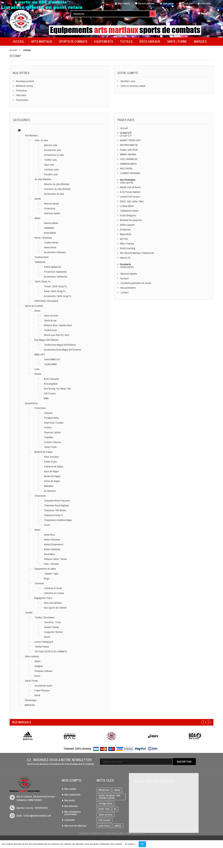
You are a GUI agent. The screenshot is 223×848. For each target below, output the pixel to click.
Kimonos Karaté (51, 203)
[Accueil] (19, 130)
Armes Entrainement (53, 544)
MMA (46, 398)
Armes (37, 529)
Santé (37, 695)
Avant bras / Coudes (53, 422)
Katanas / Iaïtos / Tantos (55, 559)
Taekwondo (39, 262)
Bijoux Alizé (125, 234)
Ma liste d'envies (146, 3)
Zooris (47, 525)
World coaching (127, 248)
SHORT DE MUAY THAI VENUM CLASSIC (109, 796)
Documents (125, 264)
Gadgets (38, 666)
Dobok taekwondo (52, 266)
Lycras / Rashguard (43, 641)
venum (117, 789)
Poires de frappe (52, 481)
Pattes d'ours (50, 461)
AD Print (124, 238)
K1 (115, 809)
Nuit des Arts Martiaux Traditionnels (137, 253)
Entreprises (125, 229)
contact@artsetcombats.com (37, 815)
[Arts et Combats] (21, 20)
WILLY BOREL (126, 168)
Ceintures (39, 583)
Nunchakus (49, 554)
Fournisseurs (22, 100)
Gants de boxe (51, 315)
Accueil (13, 50)
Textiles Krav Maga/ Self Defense (60, 344)
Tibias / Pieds (50, 447)
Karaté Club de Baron (130, 187)
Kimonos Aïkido (51, 223)
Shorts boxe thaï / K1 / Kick (56, 335)
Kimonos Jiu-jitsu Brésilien (56, 184)
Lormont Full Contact (130, 196)
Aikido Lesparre (127, 224)
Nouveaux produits (25, 81)
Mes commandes (72, 794)
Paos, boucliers (51, 456)
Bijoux (37, 661)
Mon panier (168, 3)
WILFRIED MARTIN (129, 145)
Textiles (28, 612)
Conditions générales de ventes (135, 283)
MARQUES (30, 705)
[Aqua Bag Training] (69, 736)
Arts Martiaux (31, 135)
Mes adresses (71, 806)
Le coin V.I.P (126, 132)
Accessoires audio (43, 685)
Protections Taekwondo (55, 271)
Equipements (31, 403)
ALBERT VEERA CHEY (130, 140)
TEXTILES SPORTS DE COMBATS (50, 651)
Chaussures (40, 495)
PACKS (37, 374)
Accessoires (50, 490)
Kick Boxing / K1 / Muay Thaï (57, 388)
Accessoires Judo (52, 150)
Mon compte (124, 3)
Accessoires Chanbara (55, 252)
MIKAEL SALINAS (128, 154)
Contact (124, 292)
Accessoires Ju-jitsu (54, 154)
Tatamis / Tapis (51, 573)
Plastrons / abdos (52, 432)
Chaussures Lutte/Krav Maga (58, 520)
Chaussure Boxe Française (57, 500)
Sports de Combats (34, 305)
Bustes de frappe (52, 476)
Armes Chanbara (52, 549)
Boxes (37, 310)
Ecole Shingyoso (128, 215)
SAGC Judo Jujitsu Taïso (132, 201)
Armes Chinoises (52, 539)
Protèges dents (51, 417)
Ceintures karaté (52, 213)
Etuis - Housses (51, 563)
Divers (37, 675)
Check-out (187, 3)
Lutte (36, 369)
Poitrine (48, 427)
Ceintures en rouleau (54, 593)
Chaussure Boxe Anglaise (56, 505)
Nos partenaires (128, 287)
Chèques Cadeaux (43, 671)
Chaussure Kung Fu (53, 515)
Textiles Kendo (51, 242)
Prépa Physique (42, 690)
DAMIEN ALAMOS (128, 163)
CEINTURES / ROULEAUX (46, 301)
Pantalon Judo (51, 174)
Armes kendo (50, 247)
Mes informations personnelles (72, 813)
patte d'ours (104, 825)
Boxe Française (51, 378)
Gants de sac (50, 320)
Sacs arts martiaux (53, 602)
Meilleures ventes (24, 85)
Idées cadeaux (32, 656)
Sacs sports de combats (55, 607)
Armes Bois (49, 534)
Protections (49, 208)
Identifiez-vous (127, 81)
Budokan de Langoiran (131, 220)
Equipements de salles (45, 568)
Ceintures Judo (51, 169)
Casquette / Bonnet (53, 632)
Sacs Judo (49, 164)
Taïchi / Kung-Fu (42, 281)
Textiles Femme (41, 646)
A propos (124, 278)
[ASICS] (153, 736)
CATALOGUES (127, 267)
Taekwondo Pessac (129, 210)
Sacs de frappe (51, 471)
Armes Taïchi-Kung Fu (55, 291)
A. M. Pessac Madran (130, 192)
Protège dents (105, 803)
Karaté (37, 198)
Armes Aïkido (50, 232)
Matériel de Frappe (43, 451)
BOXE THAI (104, 809)
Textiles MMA (50, 364)
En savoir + (130, 844)
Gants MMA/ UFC (52, 359)
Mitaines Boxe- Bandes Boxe (58, 325)
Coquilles (48, 437)
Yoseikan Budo (41, 257)
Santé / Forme (31, 680)
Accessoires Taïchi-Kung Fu (57, 296)
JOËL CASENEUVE (129, 159)
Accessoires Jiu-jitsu (54, 193)
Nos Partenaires (127, 179)
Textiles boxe (50, 330)
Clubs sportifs (126, 182)
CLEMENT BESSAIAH (130, 173)
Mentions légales (128, 273)
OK (142, 844)
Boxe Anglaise (51, 383)
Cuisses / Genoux (52, 442)
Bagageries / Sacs (43, 598)
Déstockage (31, 700)
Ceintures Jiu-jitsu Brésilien (57, 189)
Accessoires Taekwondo (55, 276)
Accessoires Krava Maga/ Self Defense (62, 349)
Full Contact (50, 393)
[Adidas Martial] (28, 736)
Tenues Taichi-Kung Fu (55, 286)
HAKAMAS (49, 228)
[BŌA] (195, 736)
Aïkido (37, 218)
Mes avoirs (69, 800)
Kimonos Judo (50, 145)
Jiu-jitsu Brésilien (42, 179)
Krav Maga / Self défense (46, 339)
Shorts (47, 636)
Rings (46, 578)
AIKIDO (118, 825)
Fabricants (21, 95)
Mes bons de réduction (75, 826)
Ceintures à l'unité (53, 588)
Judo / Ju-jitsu (41, 140)
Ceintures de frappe (53, 466)
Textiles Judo (50, 159)
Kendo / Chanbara (43, 237)
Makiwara (48, 486)
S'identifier (205, 3)
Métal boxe (104, 789)
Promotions (21, 90)
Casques (48, 413)
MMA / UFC (39, 354)
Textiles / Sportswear (44, 617)
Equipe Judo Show (129, 149)
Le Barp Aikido (127, 206)
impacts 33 (125, 257)
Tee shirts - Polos (52, 622)
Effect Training (127, 243)
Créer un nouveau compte (132, 85)
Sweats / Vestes (51, 627)
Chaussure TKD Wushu (55, 510)
